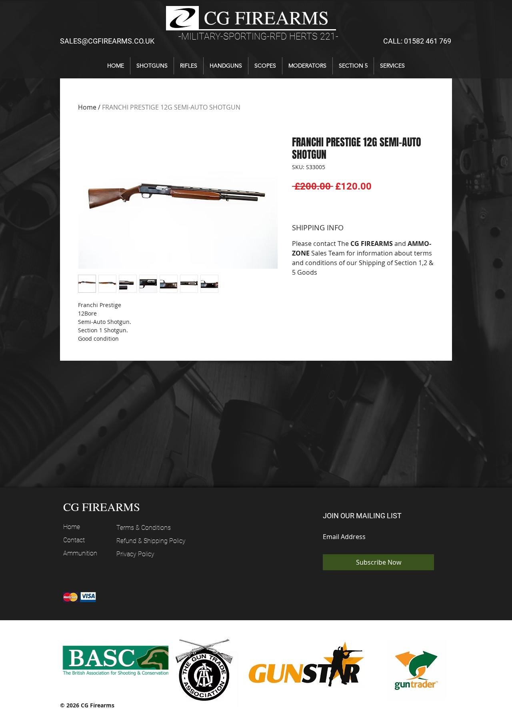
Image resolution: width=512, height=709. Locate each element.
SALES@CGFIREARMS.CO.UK (107, 41)
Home (87, 107)
